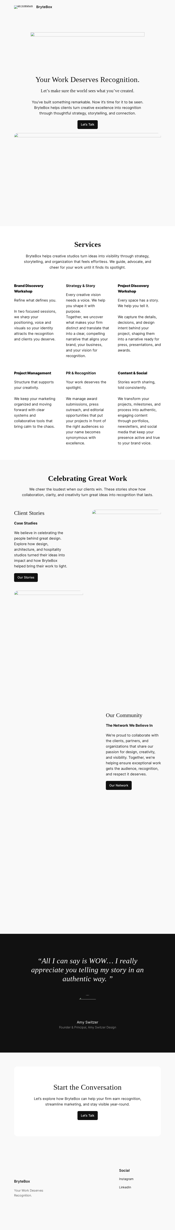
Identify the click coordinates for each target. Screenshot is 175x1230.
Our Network (118, 785)
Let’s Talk (87, 124)
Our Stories (26, 577)
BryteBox (44, 7)
